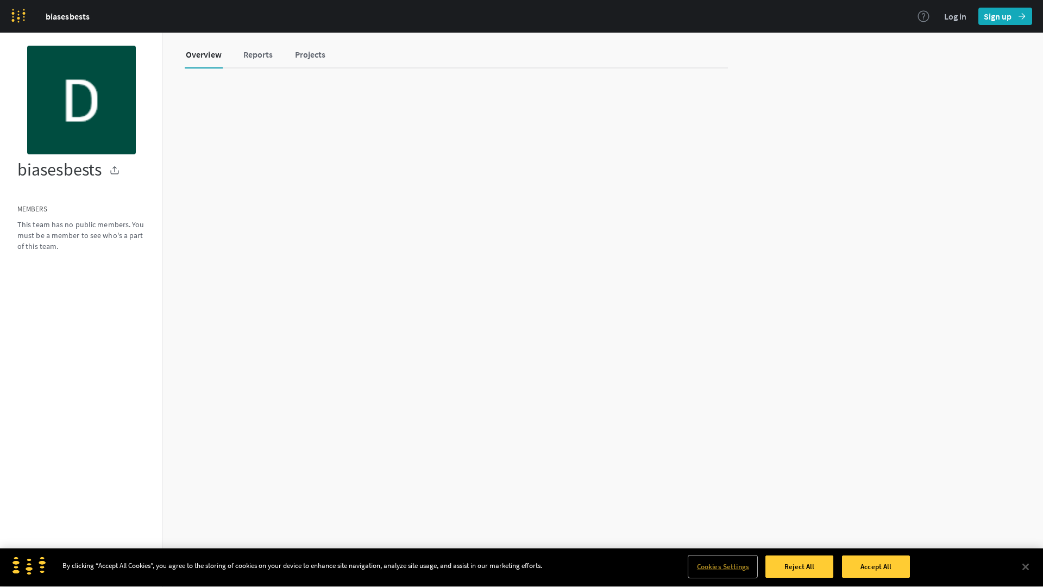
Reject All (799, 566)
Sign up (997, 16)
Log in (955, 16)
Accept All (875, 566)
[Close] (1026, 567)
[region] (521, 567)
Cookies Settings (723, 566)
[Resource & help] (923, 16)
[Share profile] (114, 170)
